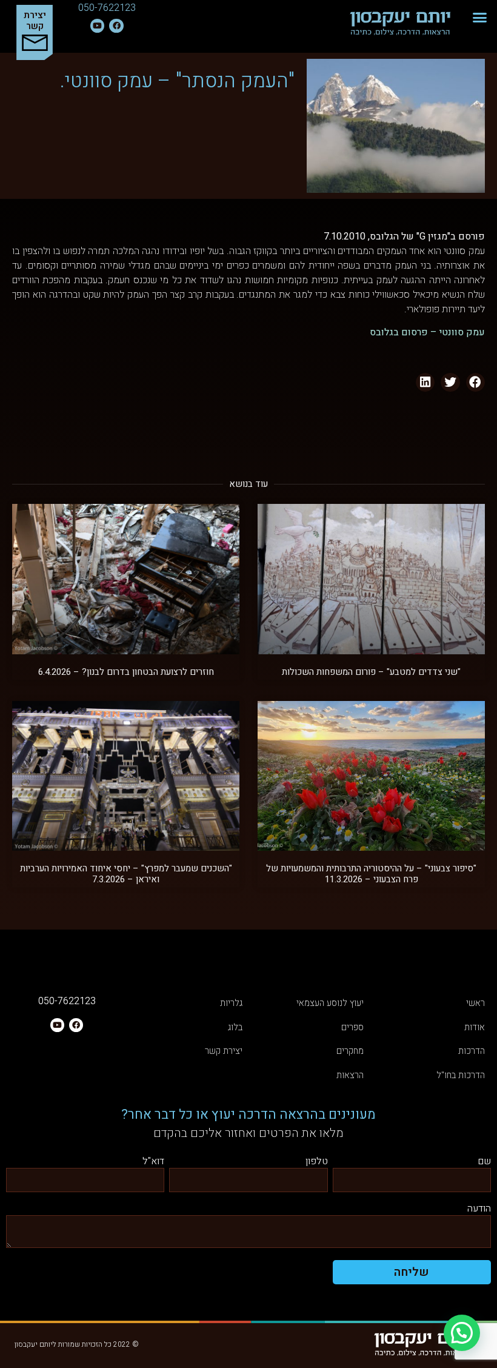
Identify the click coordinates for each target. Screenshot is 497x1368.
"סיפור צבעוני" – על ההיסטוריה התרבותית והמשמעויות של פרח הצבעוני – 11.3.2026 (371, 874)
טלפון (316, 1162)
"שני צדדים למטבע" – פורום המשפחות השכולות (371, 672)
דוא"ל (153, 1162)
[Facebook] (116, 26)
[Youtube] (97, 26)
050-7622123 (107, 8)
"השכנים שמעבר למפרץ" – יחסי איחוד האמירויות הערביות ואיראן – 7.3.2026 (126, 874)
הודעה (479, 1209)
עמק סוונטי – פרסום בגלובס (427, 332)
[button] (480, 17)
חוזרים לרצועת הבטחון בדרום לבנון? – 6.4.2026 (126, 672)
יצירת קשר (35, 20)
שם (484, 1162)
